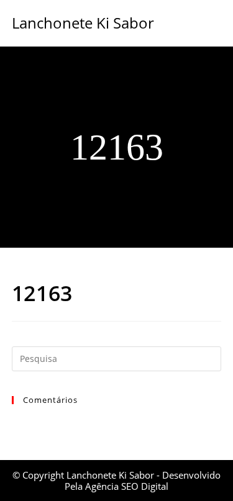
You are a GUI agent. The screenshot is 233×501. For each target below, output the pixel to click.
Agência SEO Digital (126, 486)
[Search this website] (117, 357)
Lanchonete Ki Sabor (83, 22)
